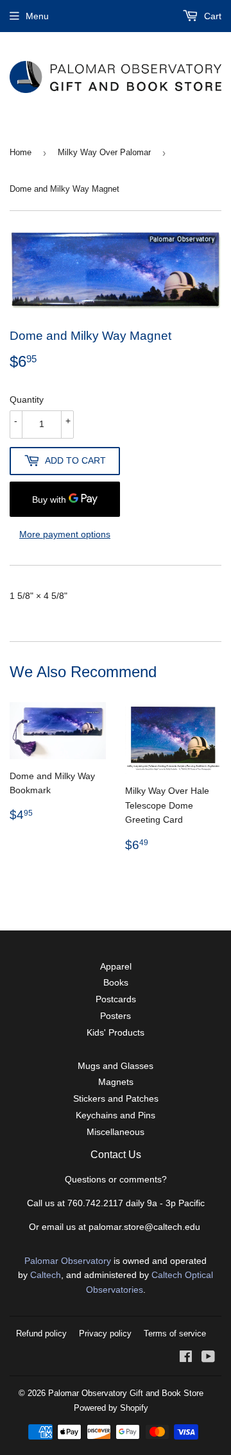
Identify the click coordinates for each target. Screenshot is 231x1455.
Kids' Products (115, 1032)
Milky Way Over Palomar (104, 152)
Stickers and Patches (115, 1098)
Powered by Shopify (111, 1408)
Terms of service (175, 1333)
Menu (37, 16)
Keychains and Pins (115, 1115)
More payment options (64, 534)
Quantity (27, 399)
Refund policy (41, 1333)
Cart (211, 16)
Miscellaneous (115, 1132)
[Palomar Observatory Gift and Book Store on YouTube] (208, 1358)
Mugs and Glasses (115, 1066)
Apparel (116, 966)
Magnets (115, 1082)
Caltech (45, 1275)
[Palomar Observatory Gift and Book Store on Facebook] (186, 1358)
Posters (115, 1016)
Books (115, 982)
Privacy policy (105, 1333)
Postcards (116, 999)
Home (20, 152)
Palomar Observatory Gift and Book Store (125, 1393)
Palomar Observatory (67, 1261)
